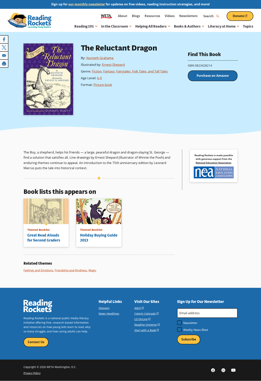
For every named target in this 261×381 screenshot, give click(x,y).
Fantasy (109, 71)
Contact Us (36, 342)
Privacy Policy (32, 373)
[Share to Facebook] (4, 39)
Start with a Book (146, 330)
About (122, 16)
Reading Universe (147, 324)
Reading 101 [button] (84, 26)
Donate (243, 17)
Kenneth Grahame (100, 58)
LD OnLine (142, 319)
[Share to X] (4, 47)
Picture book (102, 84)
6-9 (99, 78)
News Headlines (109, 313)
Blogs (136, 16)
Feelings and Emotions (38, 270)
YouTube (233, 370)
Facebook (213, 370)
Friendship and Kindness (71, 270)
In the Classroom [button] (114, 26)
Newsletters (188, 16)
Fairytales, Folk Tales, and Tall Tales (142, 71)
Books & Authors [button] (187, 26)
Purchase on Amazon (213, 75)
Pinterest (223, 370)
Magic (92, 270)
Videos (170, 16)
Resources (152, 16)
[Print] (4, 63)
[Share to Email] (4, 55)
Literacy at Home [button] (222, 26)
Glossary (104, 308)
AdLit (139, 308)
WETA (106, 16)
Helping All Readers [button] (151, 26)
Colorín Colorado (146, 313)
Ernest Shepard (113, 64)
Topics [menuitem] (248, 26)
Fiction (97, 71)
